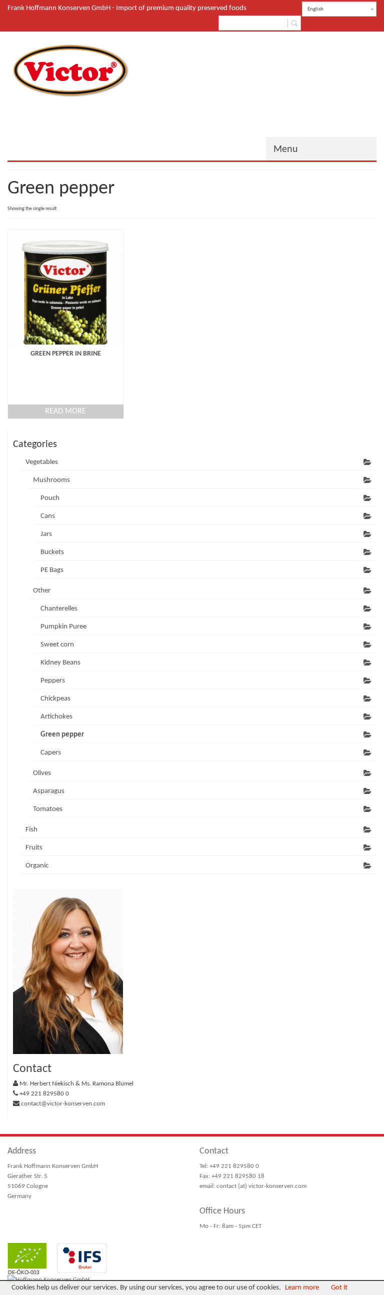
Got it (339, 1288)
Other (41, 590)
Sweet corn (57, 644)
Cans (47, 516)
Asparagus (48, 791)
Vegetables (42, 462)
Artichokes (56, 716)
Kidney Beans (60, 662)
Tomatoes (47, 809)
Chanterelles (59, 608)
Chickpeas (55, 698)
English (316, 9)
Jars (46, 534)
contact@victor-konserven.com (63, 1103)
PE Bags (52, 570)
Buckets (52, 552)
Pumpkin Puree (63, 626)
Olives (42, 773)
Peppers (52, 680)
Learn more (302, 1288)
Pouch (50, 498)
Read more (65, 412)
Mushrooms (51, 480)
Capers (50, 752)
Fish (32, 830)
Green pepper (62, 734)
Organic (37, 866)
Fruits (34, 848)
